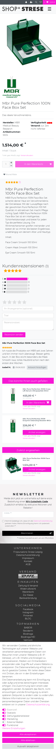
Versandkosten (26, 155)
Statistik (11, 712)
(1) (20, 182)
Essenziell (12, 709)
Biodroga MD (28, 637)
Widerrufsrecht (28, 588)
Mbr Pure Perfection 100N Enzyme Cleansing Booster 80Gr (37, 420)
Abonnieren (27, 533)
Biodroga (28, 634)
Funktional (12, 725)
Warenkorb (28, 592)
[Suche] (36, 2)
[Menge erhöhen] (11, 162)
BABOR (28, 627)
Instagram (28, 612)
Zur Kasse (28, 595)
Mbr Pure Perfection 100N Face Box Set (36, 459)
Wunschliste (11, 174)
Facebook (28, 609)
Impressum (28, 558)
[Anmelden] (26, 2)
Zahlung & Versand (28, 585)
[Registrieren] (31, 2)
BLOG (28, 618)
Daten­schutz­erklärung (38, 704)
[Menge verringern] (11, 165)
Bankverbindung (28, 598)
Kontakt (28, 561)
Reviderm (28, 630)
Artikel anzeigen (37, 432)
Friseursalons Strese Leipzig (28, 552)
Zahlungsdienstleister (18, 716)
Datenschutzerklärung (28, 555)
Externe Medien (15, 722)
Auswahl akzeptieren (28, 746)
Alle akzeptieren (28, 734)
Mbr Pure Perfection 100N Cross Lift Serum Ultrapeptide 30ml (36, 390)
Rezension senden (13, 334)
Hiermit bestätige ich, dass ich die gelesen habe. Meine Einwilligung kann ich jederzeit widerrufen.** (28, 523)
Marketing (12, 719)
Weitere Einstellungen (13, 728)
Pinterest (28, 615)
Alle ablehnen (28, 740)
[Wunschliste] (41, 2)
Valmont (28, 640)
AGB (28, 564)
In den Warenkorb (33, 164)
